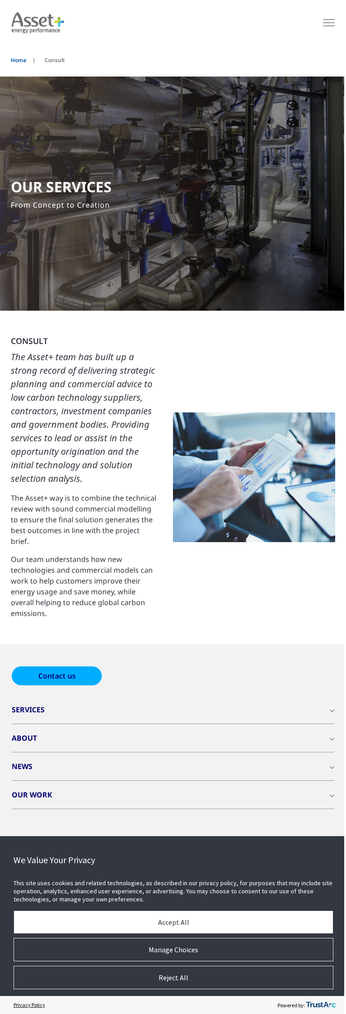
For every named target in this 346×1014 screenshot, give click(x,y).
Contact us (57, 676)
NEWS (22, 766)
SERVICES (28, 710)
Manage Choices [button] (173, 949)
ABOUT (24, 738)
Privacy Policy (29, 1004)
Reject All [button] (173, 977)
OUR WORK (32, 795)
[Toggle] (329, 23)
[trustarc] (321, 1005)
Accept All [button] (173, 922)
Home (19, 60)
